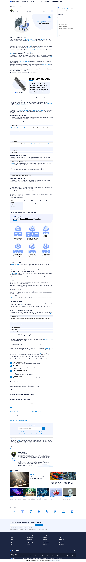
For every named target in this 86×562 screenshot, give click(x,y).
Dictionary (11, 537)
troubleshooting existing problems (46, 313)
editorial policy (18, 440)
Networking (28, 544)
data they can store (46, 64)
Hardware (32, 474)
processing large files (48, 339)
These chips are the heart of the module (18, 127)
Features (11, 539)
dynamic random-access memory (25, 45)
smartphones (20, 291)
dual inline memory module (38, 110)
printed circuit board (46, 45)
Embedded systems (14, 297)
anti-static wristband (19, 367)
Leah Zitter (25, 500)
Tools (11, 544)
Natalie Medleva (29, 11)
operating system (33, 52)
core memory (49, 103)
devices (38, 47)
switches (27, 303)
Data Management (30, 542)
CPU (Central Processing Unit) (37, 409)
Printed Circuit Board (14, 411)
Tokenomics (45, 544)
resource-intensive (13, 69)
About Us (60, 537)
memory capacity (41, 353)
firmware (26, 306)
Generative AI (45, 539)
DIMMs (12, 163)
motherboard (35, 49)
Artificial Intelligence (30, 537)
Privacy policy (57, 560)
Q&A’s (11, 542)
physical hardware (24, 190)
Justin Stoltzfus (40, 500)
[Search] (43, 428)
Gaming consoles (13, 273)
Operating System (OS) (36, 411)
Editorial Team (61, 544)
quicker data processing (24, 61)
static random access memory (20, 104)
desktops (12, 264)
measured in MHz (48, 348)
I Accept (52, 560)
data (30, 46)
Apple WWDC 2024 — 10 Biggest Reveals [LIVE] (19, 420)
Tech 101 (11, 496)
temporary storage (31, 203)
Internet (22, 304)
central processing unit (31, 40)
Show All (72, 507)
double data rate (30, 168)
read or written (14, 185)
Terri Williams (52, 500)
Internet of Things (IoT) (67, 496)
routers (22, 303)
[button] (31, 125)
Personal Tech (52, 496)
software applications (43, 269)
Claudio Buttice (13, 500)
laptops (17, 264)
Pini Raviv (64, 500)
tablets (25, 291)
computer (28, 47)
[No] (84, 560)
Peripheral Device (46, 542)
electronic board (33, 97)
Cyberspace (45, 537)
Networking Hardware (40, 496)
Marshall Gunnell (21, 452)
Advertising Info (61, 539)
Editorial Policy (61, 542)
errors (23, 344)
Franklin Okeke (67, 485)
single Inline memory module (23, 110)
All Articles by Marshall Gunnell (24, 465)
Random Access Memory (28, 39)
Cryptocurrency (29, 539)
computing (42, 39)
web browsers (27, 57)
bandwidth (12, 53)
